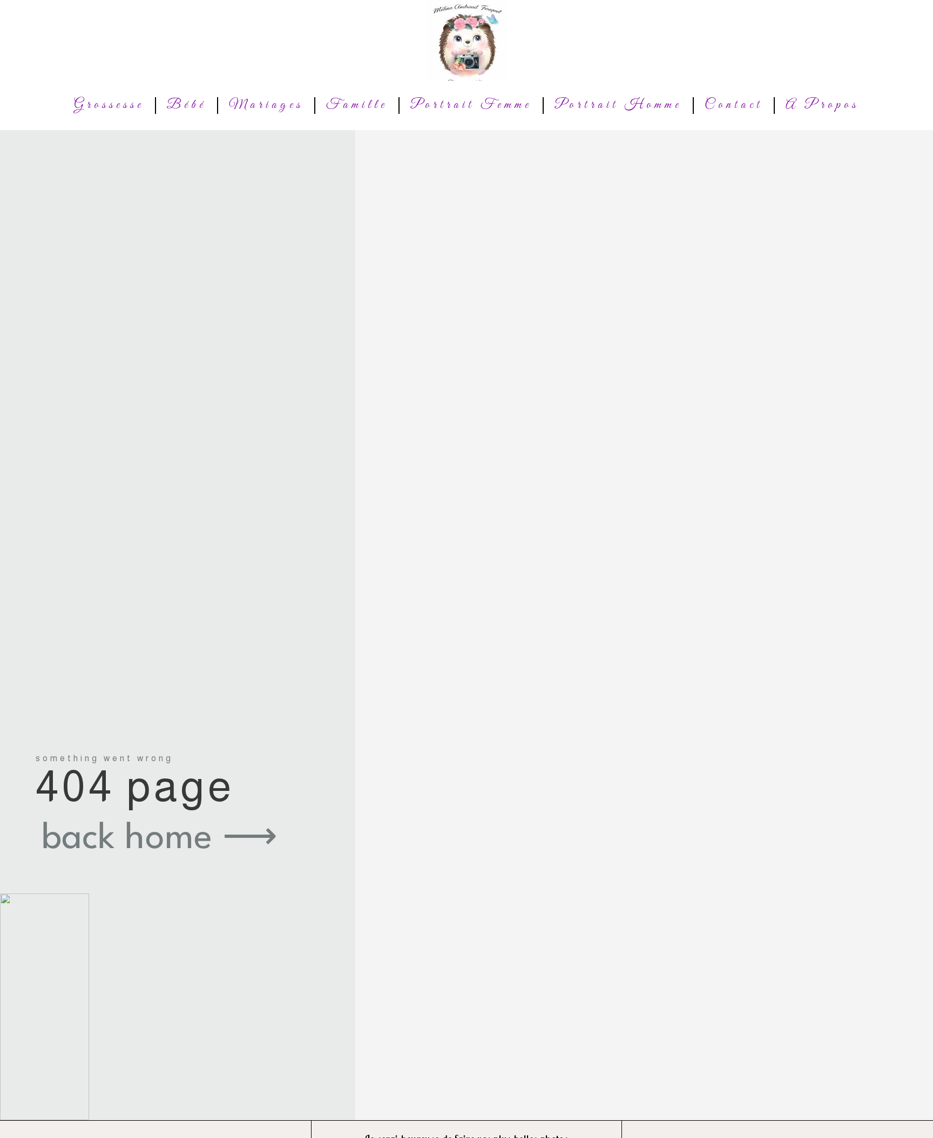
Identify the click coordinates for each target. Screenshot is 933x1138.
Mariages (266, 105)
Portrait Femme (471, 105)
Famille (357, 105)
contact (734, 105)
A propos (822, 105)
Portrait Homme (618, 105)
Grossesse (109, 105)
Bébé (186, 105)
